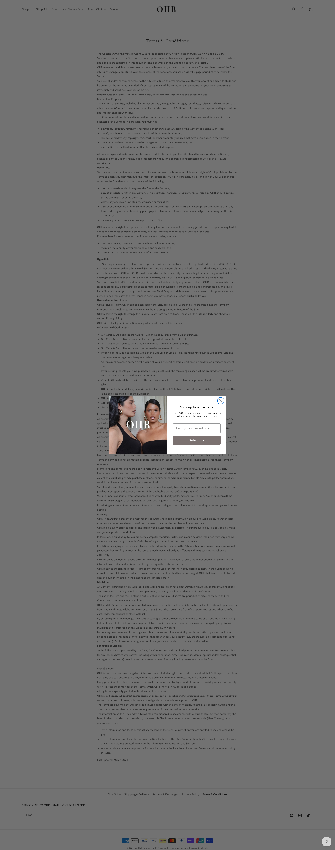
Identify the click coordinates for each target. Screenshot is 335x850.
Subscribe (197, 440)
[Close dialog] (220, 400)
